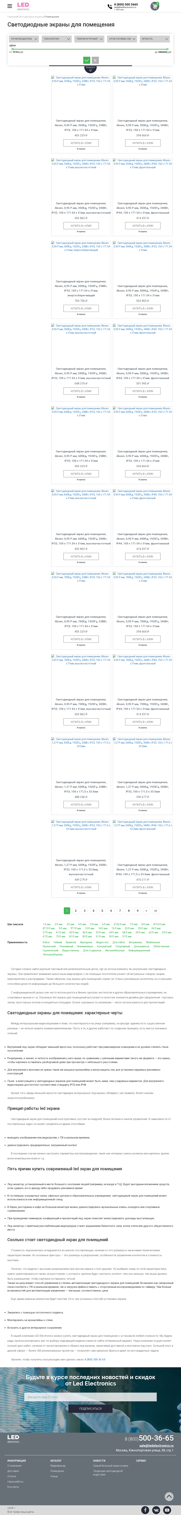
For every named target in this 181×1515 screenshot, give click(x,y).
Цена (12, 45)
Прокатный (49, 946)
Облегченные (161, 946)
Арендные (86, 942)
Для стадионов (92, 950)
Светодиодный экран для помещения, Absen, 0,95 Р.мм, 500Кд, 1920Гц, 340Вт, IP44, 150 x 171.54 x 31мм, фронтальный (142, 373)
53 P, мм (100, 932)
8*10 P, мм (159, 924)
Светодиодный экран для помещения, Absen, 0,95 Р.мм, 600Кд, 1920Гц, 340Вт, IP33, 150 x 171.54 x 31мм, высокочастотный (81, 539)
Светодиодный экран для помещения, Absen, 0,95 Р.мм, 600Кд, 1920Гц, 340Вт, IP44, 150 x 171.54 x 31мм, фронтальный (142, 539)
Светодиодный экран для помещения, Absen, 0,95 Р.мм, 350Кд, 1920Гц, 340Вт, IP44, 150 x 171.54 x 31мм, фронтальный (142, 208)
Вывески (71, 942)
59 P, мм (140, 932)
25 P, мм (142, 928)
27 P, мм (47, 932)
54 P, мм (113, 932)
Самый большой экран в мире (110, 1465)
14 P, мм (102, 928)
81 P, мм (73, 936)
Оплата (11, 1476)
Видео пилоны (70, 950)
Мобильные (153, 942)
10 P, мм (89, 928)
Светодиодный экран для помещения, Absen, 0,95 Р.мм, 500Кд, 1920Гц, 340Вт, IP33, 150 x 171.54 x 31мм (142, 290)
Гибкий (58, 942)
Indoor (46, 942)
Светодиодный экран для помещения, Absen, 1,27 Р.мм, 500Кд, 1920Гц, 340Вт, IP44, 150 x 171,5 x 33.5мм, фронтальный (143, 869)
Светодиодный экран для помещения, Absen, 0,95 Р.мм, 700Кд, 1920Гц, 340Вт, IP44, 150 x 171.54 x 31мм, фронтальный (142, 704)
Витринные (135, 942)
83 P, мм (87, 936)
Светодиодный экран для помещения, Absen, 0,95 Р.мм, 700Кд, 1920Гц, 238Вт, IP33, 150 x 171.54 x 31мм (81, 621)
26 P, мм (155, 928)
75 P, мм (60, 936)
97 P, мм (127, 936)
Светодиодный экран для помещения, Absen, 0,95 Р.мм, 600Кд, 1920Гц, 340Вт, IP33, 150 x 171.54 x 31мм (142, 456)
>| (155, 910)
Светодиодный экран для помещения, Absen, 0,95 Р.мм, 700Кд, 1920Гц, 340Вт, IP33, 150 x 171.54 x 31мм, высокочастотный (81, 704)
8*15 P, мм (49, 928)
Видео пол (102, 942)
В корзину (81, 149)
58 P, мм (127, 932)
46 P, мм (87, 932)
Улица (54, 1476)
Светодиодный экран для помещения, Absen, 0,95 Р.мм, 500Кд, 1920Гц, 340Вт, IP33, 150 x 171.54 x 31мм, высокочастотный (81, 373)
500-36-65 (149, 1438)
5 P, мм (94, 924)
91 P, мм (100, 936)
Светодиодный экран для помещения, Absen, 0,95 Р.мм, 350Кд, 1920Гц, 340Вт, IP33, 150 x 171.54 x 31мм (142, 125)
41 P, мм (60, 932)
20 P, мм (129, 928)
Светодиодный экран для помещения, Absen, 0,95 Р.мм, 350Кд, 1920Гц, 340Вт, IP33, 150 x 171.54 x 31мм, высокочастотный (81, 208)
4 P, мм (82, 924)
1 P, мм (47, 924)
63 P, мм (166, 932)
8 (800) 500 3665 (126, 4)
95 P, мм (113, 936)
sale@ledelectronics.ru (125, 7)
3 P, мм (70, 924)
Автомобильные (115, 950)
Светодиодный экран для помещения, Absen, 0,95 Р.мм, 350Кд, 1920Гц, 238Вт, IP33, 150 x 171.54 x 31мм (81, 125)
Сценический (50, 950)
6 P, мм (106, 924)
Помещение (57, 1471)
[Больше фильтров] (90, 65)
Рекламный (66, 946)
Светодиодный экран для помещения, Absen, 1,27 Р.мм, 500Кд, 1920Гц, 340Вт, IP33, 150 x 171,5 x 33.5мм (142, 787)
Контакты (13, 1486)
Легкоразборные (53, 954)
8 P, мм (145, 924)
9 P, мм (62, 928)
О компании (14, 1465)
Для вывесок (141, 946)
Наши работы (15, 1481)
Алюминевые (85, 946)
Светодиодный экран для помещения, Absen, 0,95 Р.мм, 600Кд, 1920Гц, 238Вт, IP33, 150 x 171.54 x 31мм (81, 456)
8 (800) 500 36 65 (95, 1359)
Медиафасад (57, 1465)
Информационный (139, 950)
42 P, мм (73, 932)
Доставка (13, 1471)
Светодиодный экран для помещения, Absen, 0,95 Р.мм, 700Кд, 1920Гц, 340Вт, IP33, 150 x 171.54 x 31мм (142, 621)
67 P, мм (47, 936)
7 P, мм (134, 924)
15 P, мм (116, 928)
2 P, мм (58, 924)
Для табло (119, 942)
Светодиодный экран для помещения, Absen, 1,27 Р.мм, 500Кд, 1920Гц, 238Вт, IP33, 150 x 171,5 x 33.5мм (81, 787)
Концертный (104, 946)
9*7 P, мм (76, 928)
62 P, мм (153, 932)
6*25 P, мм (120, 924)
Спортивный (123, 946)
